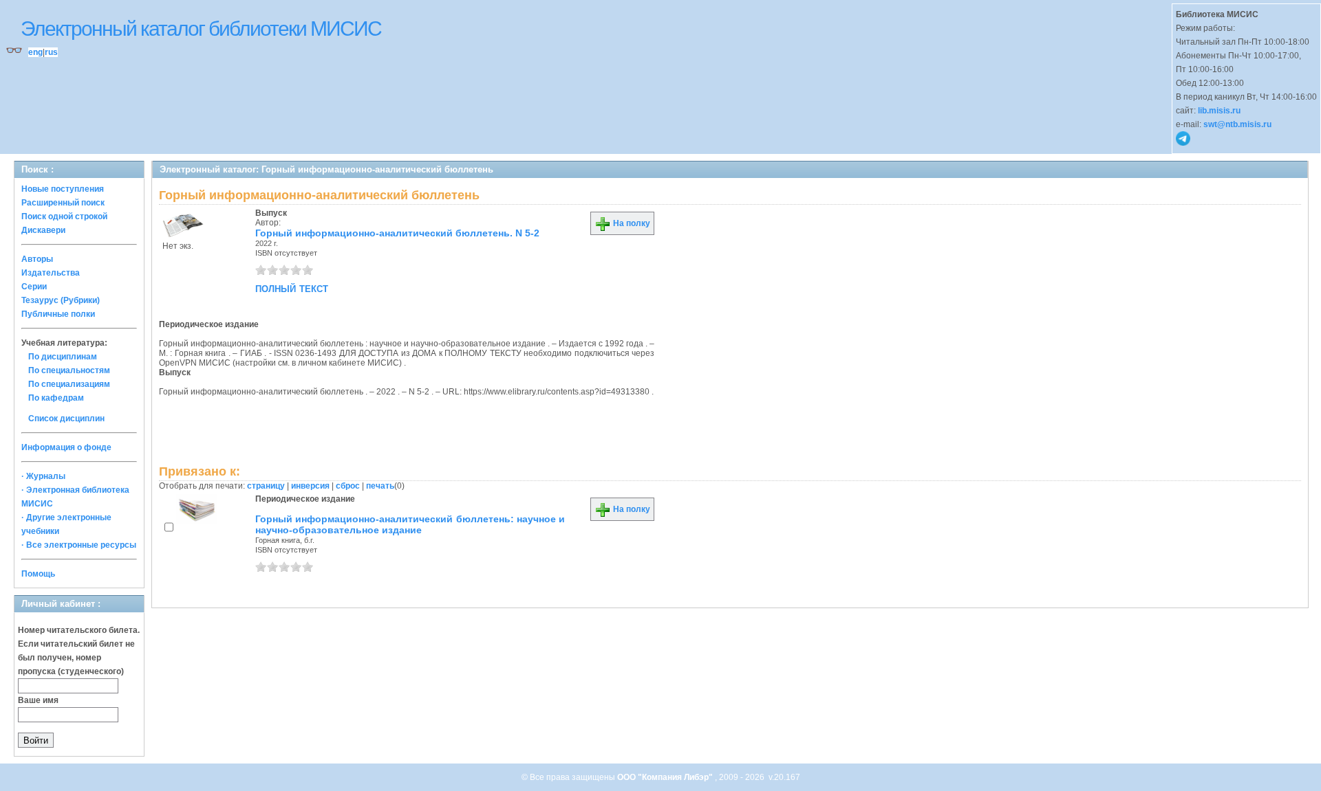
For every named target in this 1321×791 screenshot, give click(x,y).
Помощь (38, 574)
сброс (348, 486)
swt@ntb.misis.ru (1237, 124)
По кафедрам (56, 398)
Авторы (37, 259)
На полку (630, 223)
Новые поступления (62, 189)
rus (51, 52)
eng (35, 52)
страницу (266, 486)
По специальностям (69, 370)
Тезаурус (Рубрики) (60, 300)
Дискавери (43, 230)
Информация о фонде (66, 447)
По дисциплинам (62, 356)
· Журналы (43, 476)
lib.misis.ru (1219, 110)
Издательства (50, 273)
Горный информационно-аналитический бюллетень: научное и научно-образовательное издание (410, 524)
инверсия (310, 486)
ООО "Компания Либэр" (666, 777)
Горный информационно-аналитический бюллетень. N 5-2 (397, 232)
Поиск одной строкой (64, 216)
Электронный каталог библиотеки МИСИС (201, 28)
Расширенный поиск (63, 203)
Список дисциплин (66, 418)
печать (380, 486)
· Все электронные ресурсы (78, 545)
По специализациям (69, 384)
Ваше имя (38, 700)
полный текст (291, 288)
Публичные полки (58, 314)
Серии (34, 286)
